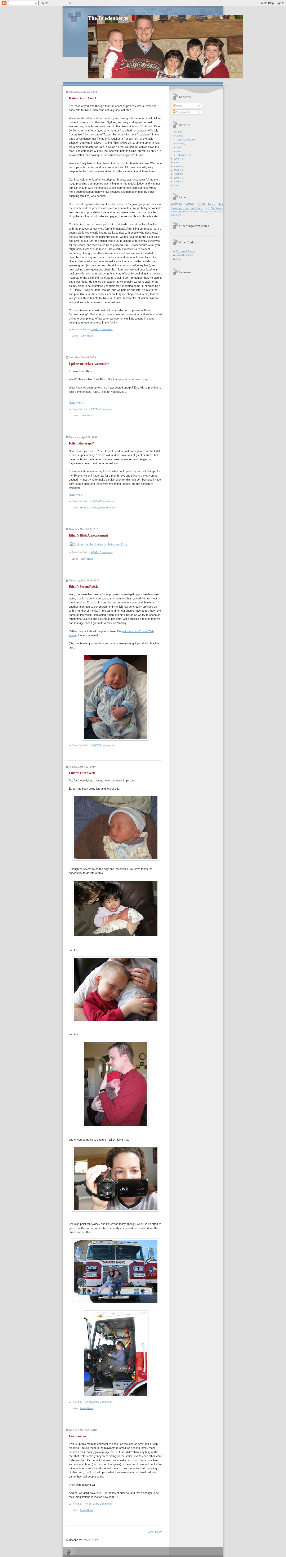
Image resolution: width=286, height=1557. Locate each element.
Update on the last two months (89, 364)
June (179, 143)
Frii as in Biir (77, 1436)
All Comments (182, 112)
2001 (176, 185)
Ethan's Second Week (83, 587)
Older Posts (155, 1532)
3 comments (106, 409)
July (178, 136)
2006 (176, 166)
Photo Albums (190, 211)
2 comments (107, 501)
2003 (176, 178)
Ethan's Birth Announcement (88, 535)
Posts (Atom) (91, 1539)
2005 (176, 170)
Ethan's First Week (82, 773)
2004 (176, 174)
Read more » (76, 402)
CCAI (178, 259)
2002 (176, 181)
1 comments (106, 329)
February (181, 155)
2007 (176, 162)
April (178, 147)
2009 (176, 158)
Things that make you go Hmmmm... (98, 507)
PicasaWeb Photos (185, 251)
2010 (176, 132)
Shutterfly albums (184, 255)
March (179, 151)
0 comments (106, 552)
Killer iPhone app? (81, 443)
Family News (86, 335)
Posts (178, 105)
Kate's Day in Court (82, 98)
